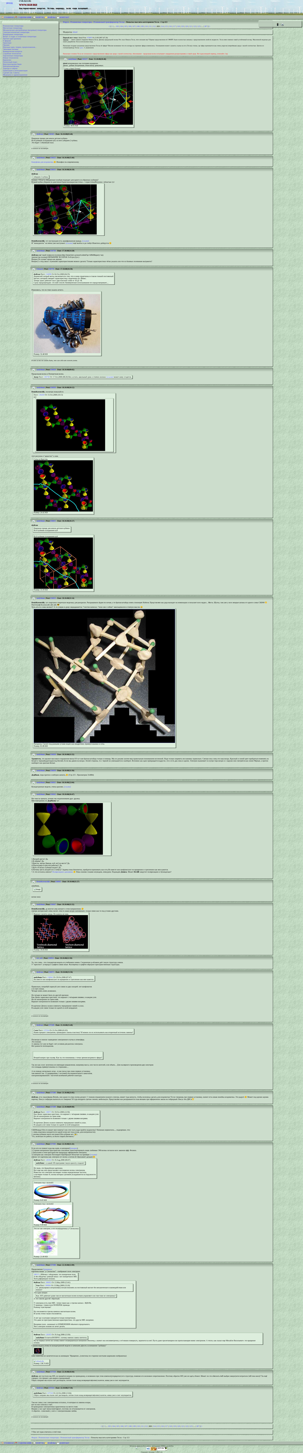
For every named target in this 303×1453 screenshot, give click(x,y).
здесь (81, 48)
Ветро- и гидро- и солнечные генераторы (19, 36)
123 (198, 26)
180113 (36, 1274)
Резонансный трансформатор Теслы (109, 22)
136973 (51, 972)
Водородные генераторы (13, 34)
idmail (75, 32)
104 (121, 26)
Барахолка (7, 60)
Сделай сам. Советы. (11, 73)
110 (146, 26)
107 (133, 26)
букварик (73, 1148)
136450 (41, 395)
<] (109, 26)
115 (166, 26)
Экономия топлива (10, 49)
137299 (53, 1107)
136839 (53, 770)
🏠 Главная (7, 17)
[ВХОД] (9, 3)
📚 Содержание (23, 17)
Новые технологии (10, 58)
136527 (84, 59)
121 (190, 26)
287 (205, 26)
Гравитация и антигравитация (15, 71)
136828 (53, 370)
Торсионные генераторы (13, 56)
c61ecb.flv (40, 1361)
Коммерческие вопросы (12, 51)
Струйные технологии (12, 54)
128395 (48, 1335)
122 (194, 26)
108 (138, 26)
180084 (48, 1285)
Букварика (47, 1269)
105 (125, 26)
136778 (51, 269)
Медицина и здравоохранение (15, 75)
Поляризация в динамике (62, 872)
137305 (53, 1144)
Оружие (6, 45)
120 (186, 26)
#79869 (89, 38)
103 (117, 26)
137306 (53, 1265)
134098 (48, 274)
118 (178, 26)
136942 (53, 794)
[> (209, 26)
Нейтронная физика (11, 66)
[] (85, 241)
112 (154, 26)
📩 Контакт (63, 17)
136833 (53, 598)
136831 (53, 521)
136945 (58, 882)
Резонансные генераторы (13, 26)
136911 (53, 782)
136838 (53, 754)
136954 (51, 958)
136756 (53, 251)
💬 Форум (38, 17)
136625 (53, 158)
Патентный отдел (10, 62)
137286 (53, 1093)
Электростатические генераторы (16, 32)
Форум (66, 22)
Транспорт (7, 43)
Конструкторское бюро (12, 64)
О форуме (7, 41)
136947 (53, 904)
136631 (53, 170)
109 (142, 26)
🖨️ (282, 24)
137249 (51, 1025)
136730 (46, 377)
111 (150, 26)
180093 (48, 1282)
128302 (48, 1160)
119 (182, 26)
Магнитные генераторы (12, 28)
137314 (51, 1388)
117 (174, 26)
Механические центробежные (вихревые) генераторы (25, 30)
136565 (51, 134)
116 (170, 26)
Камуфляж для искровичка (42, 162)
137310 (53, 1372)
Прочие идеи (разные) (12, 39)
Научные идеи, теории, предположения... (19, 47)
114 (162, 26)
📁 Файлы (50, 17)
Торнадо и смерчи (10, 68)
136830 (53, 387)
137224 (46, 1030)
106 (129, 26)
